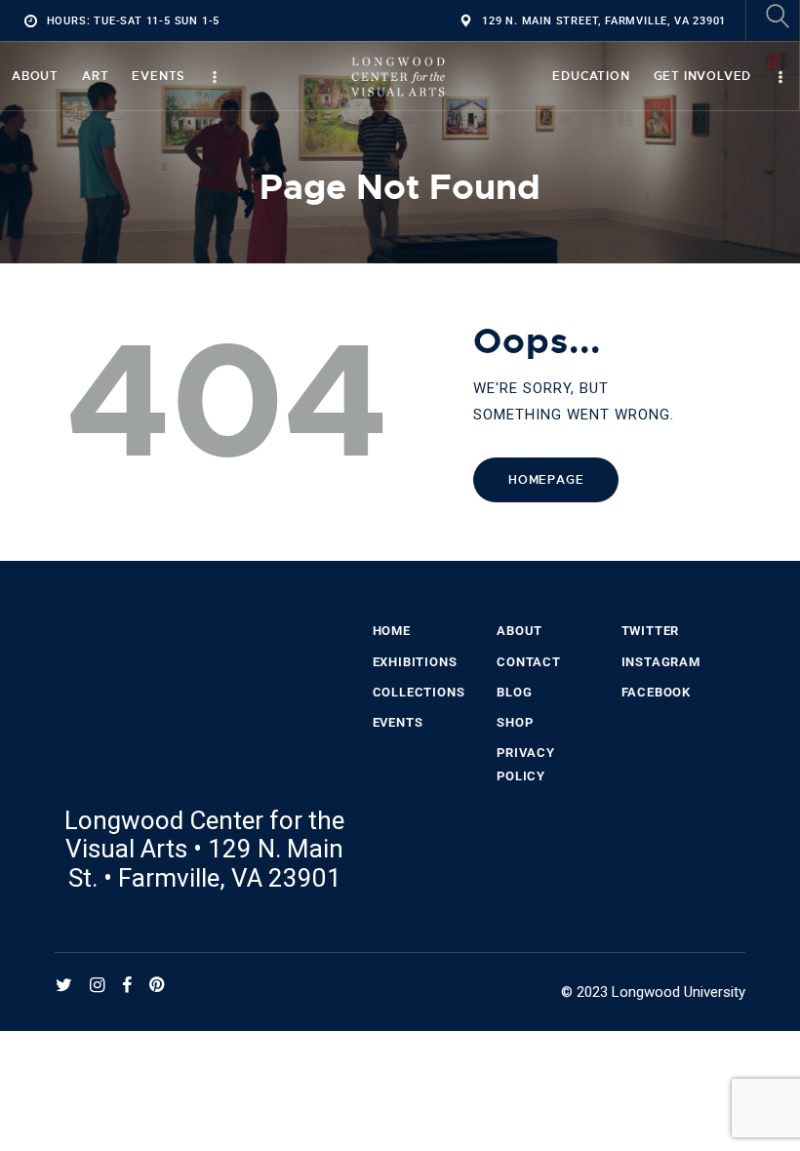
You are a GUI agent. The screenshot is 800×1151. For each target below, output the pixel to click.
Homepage (545, 480)
